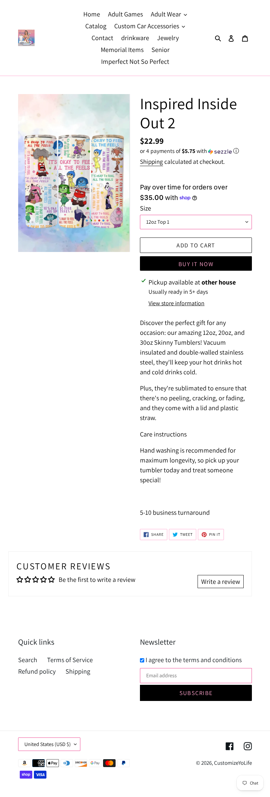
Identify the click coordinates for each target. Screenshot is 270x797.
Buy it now (195, 264)
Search (27, 660)
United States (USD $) (47, 744)
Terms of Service (70, 660)
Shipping (151, 161)
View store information (176, 303)
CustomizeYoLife (233, 762)
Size (145, 208)
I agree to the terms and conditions (193, 660)
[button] (189, 151)
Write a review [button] (220, 581)
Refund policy (37, 671)
